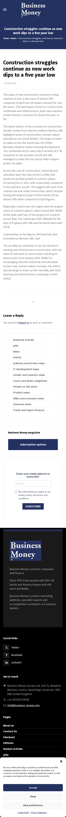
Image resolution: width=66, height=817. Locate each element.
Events (17, 357)
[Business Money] (33, 10)
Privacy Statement (39, 813)
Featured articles (23, 339)
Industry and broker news (29, 363)
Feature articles (13, 748)
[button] (61, 761)
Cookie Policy (23, 813)
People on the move (25, 386)
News (13, 38)
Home (6, 38)
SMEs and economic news (28, 398)
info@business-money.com (23, 705)
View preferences (33, 805)
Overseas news (22, 404)
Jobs (15, 345)
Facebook (16, 655)
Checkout (9, 737)
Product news (21, 392)
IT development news (26, 369)
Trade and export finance (28, 410)
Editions (8, 743)
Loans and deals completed (30, 380)
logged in (23, 322)
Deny (33, 796)
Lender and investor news (29, 375)
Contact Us (10, 731)
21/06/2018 (10, 83)
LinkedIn (16, 662)
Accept (33, 787)
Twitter (15, 647)
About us (8, 725)
